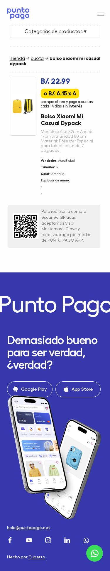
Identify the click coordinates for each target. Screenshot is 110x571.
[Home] (17, 13)
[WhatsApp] (87, 539)
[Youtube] (29, 539)
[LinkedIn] (68, 539)
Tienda (17, 58)
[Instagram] (49, 539)
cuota (37, 58)
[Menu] (100, 14)
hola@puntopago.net (28, 527)
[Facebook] (10, 539)
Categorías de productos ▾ (55, 31)
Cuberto (36, 557)
